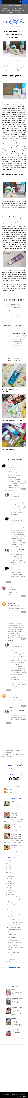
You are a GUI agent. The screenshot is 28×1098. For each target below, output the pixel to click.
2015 (7, 872)
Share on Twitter (15, 307)
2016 (7, 870)
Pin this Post (15, 310)
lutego (9, 957)
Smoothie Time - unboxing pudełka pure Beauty (16, 1032)
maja (8, 892)
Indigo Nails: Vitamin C (17, 824)
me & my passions (11, 1018)
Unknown (11, 603)
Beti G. (10, 587)
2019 (7, 863)
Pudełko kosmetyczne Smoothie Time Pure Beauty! (17, 1002)
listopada (9, 879)
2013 (7, 961)
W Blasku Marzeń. (10, 989)
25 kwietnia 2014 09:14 (16, 679)
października (10, 881)
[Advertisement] (15, 1056)
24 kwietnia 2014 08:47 (13, 621)
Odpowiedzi (10, 490)
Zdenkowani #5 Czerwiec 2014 (12, 420)
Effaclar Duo (17, 315)
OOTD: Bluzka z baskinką (13, 919)
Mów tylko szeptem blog (12, 1030)
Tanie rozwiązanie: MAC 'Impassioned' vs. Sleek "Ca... (14, 929)
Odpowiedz (23, 489)
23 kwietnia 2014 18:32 (16, 570)
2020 (7, 861)
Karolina (11, 465)
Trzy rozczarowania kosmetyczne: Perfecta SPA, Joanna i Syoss (17, 836)
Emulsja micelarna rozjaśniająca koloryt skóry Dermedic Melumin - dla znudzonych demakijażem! (14, 1023)
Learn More (11, 12)
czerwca (9, 890)
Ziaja (18, 317)
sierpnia (9, 885)
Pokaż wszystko (20, 1038)
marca (9, 955)
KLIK (19, 154)
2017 (7, 867)
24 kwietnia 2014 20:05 (16, 646)
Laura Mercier (11, 937)
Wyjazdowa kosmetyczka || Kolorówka (14, 815)
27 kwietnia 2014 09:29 (13, 697)
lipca (8, 888)
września (9, 883)
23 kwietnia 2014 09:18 (16, 520)
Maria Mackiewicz (14, 695)
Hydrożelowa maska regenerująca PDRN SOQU (17, 992)
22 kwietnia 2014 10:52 (13, 467)
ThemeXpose (13, 1094)
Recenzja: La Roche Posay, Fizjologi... (11, 390)
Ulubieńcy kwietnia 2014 (13, 897)
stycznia (9, 959)
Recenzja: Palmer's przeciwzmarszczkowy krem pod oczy (15, 947)
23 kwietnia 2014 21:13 (13, 605)
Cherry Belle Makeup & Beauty (14, 1007)
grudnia (9, 876)
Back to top (21, 1096)
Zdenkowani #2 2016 (9, 449)
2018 (7, 865)
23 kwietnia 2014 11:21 (16, 552)
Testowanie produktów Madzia (14, 998)
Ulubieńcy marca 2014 (13, 952)
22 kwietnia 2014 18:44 (13, 589)
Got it (19, 12)
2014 (7, 874)
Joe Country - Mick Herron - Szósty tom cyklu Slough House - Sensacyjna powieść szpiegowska (14, 1012)
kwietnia (9, 894)
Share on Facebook (14, 304)
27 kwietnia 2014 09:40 (16, 713)
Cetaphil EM (10, 315)
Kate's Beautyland (19, 333)
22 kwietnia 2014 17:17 (16, 496)
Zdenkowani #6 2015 (16, 845)
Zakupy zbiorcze (11, 934)
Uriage (14, 317)
